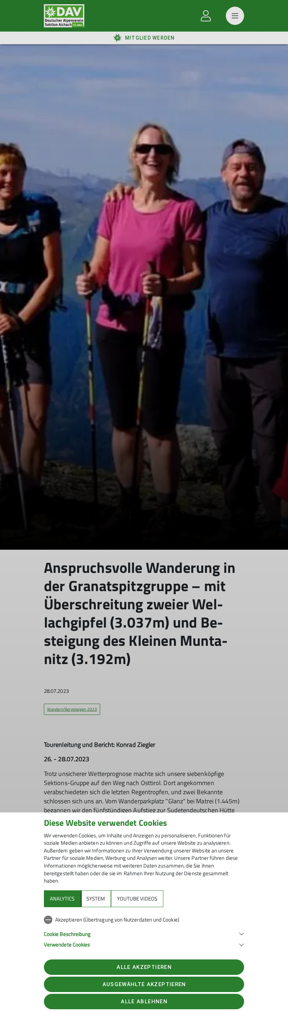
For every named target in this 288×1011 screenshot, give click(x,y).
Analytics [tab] (62, 899)
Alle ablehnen (144, 1001)
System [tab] (95, 899)
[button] (144, 933)
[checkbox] (144, 920)
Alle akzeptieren (144, 967)
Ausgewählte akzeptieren (144, 984)
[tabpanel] (144, 931)
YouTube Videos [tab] (137, 899)
